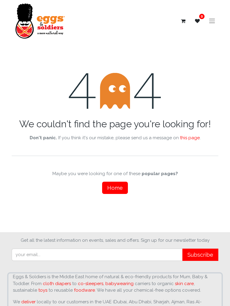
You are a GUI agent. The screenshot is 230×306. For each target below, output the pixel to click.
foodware (84, 290)
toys (42, 290)
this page (190, 137)
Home (115, 188)
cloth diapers (57, 283)
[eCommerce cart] (183, 21)
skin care (184, 283)
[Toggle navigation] (212, 21)
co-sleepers (90, 283)
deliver (28, 302)
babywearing (119, 283)
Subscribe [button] (200, 255)
